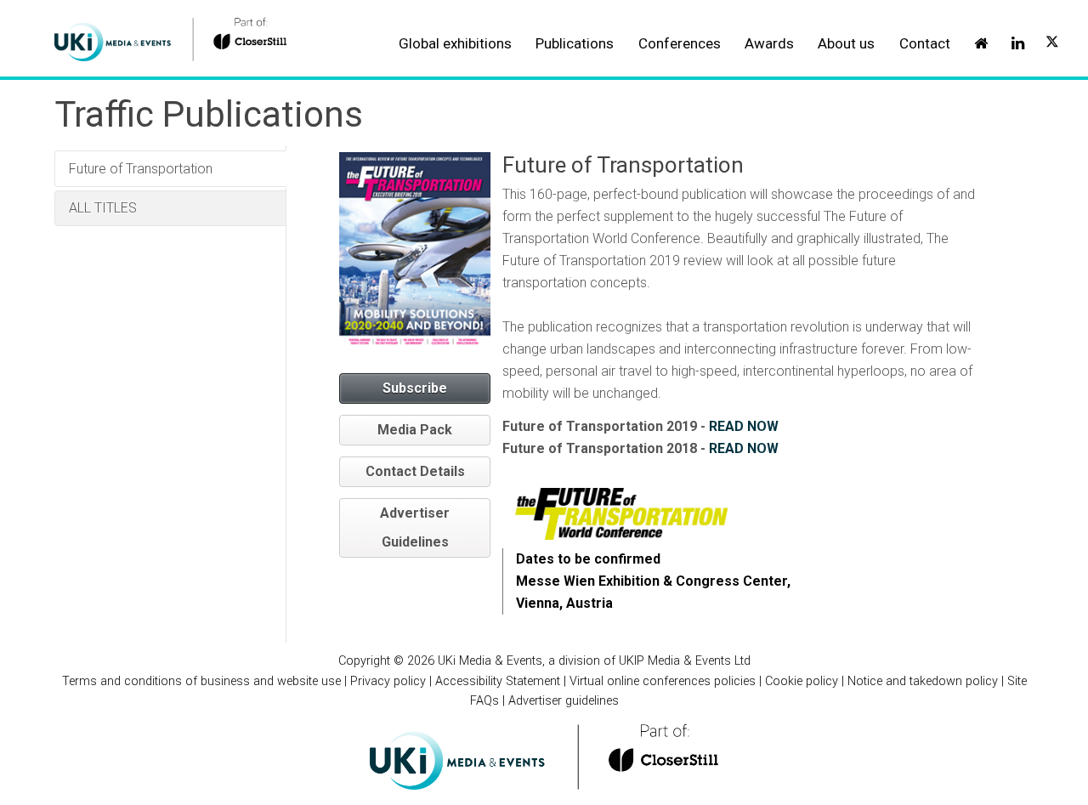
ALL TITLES (103, 208)
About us (846, 43)
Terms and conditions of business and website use (201, 681)
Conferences (679, 43)
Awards (769, 43)
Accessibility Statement (497, 681)
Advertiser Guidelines (415, 527)
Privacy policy (388, 681)
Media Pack (414, 430)
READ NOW (744, 426)
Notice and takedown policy (922, 681)
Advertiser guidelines (563, 701)
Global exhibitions (455, 43)
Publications (575, 43)
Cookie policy (801, 681)
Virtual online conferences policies (663, 681)
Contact (924, 43)
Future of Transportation (140, 169)
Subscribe (414, 388)
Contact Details (415, 471)
